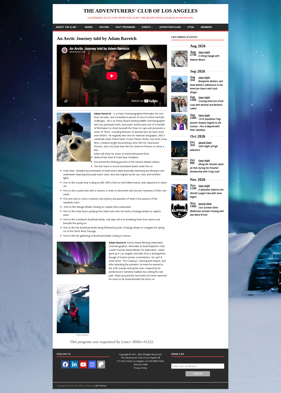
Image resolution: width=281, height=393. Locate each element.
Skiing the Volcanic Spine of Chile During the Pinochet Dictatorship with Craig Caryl (207, 168)
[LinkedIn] (74, 364)
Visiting (104, 27)
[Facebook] (65, 364)
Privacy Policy (140, 367)
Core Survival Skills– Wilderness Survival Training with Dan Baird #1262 (207, 211)
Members (206, 27)
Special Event (205, 142)
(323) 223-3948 (140, 364)
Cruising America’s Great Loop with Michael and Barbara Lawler (207, 104)
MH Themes (100, 385)
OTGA (190, 27)
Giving (89, 27)
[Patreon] (101, 364)
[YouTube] (83, 364)
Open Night (204, 52)
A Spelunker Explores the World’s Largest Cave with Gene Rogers (207, 193)
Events (146, 27)
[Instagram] (92, 364)
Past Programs (125, 27)
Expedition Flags (170, 27)
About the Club (66, 27)
